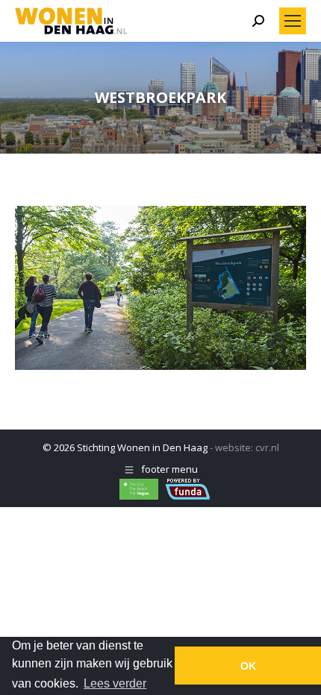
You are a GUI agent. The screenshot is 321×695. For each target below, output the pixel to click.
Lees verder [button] (115, 683)
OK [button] (248, 666)
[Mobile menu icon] (292, 20)
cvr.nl (267, 447)
